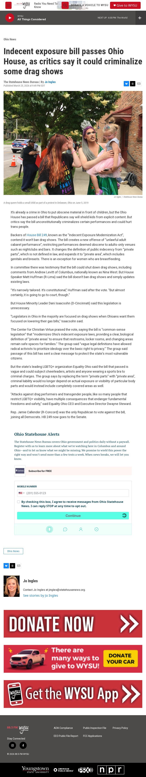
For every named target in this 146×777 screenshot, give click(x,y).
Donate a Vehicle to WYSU (89, 5)
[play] (10, 18)
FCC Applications (92, 736)
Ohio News (10, 39)
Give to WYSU (127, 5)
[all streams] (140, 18)
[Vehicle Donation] (73, 659)
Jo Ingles (50, 82)
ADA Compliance (63, 728)
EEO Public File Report (66, 736)
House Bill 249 (37, 235)
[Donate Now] (73, 624)
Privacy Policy (120, 728)
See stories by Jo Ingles (40, 595)
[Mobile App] (73, 694)
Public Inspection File (94, 728)
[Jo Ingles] (12, 586)
